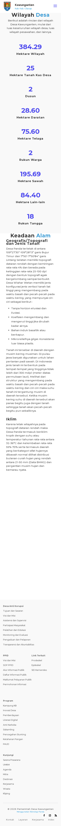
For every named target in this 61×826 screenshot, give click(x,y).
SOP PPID (8, 665)
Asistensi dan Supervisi (14, 620)
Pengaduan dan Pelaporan (16, 639)
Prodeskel (37, 660)
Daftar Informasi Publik (14, 674)
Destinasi (8, 779)
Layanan (23, 819)
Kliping (6, 793)
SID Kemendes (39, 670)
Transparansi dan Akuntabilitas (18, 644)
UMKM (6, 764)
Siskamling (8, 729)
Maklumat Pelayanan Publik (17, 679)
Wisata (6, 789)
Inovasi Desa (9, 710)
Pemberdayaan (11, 715)
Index (51, 819)
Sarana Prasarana (11, 760)
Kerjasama (8, 784)
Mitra (5, 774)
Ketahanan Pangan (13, 739)
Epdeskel (36, 665)
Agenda (7, 769)
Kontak (10, 819)
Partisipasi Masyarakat (14, 625)
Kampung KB (10, 705)
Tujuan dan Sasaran (13, 611)
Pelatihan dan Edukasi (14, 630)
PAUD (6, 744)
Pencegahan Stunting (14, 734)
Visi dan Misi (9, 615)
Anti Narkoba (9, 725)
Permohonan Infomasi (14, 684)
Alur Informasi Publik (13, 670)
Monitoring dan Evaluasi (15, 635)
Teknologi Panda (37, 812)
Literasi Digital (10, 720)
